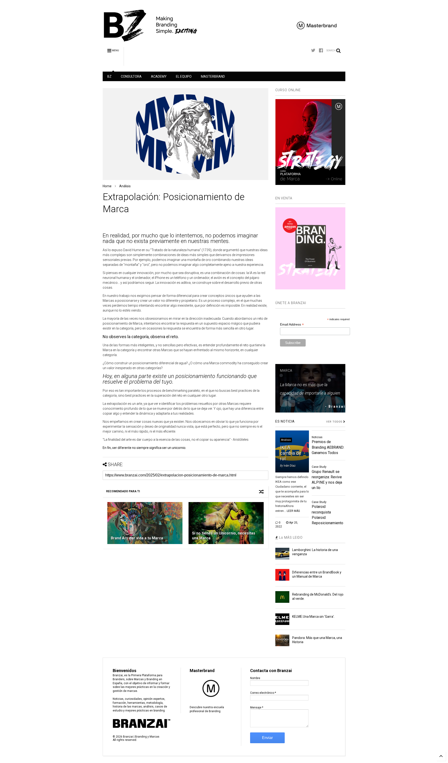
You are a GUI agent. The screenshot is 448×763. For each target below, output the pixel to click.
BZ (109, 76)
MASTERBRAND (213, 76)
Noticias (317, 437)
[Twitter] (313, 50)
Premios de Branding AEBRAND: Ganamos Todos (328, 447)
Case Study (319, 466)
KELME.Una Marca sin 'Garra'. (313, 616)
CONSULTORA (131, 76)
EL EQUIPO (184, 76)
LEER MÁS (293, 511)
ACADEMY (159, 76)
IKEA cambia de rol (290, 453)
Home (107, 186)
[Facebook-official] (321, 50)
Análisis (125, 186)
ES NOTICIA (285, 421)
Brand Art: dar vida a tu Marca (137, 538)
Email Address (292, 324)
